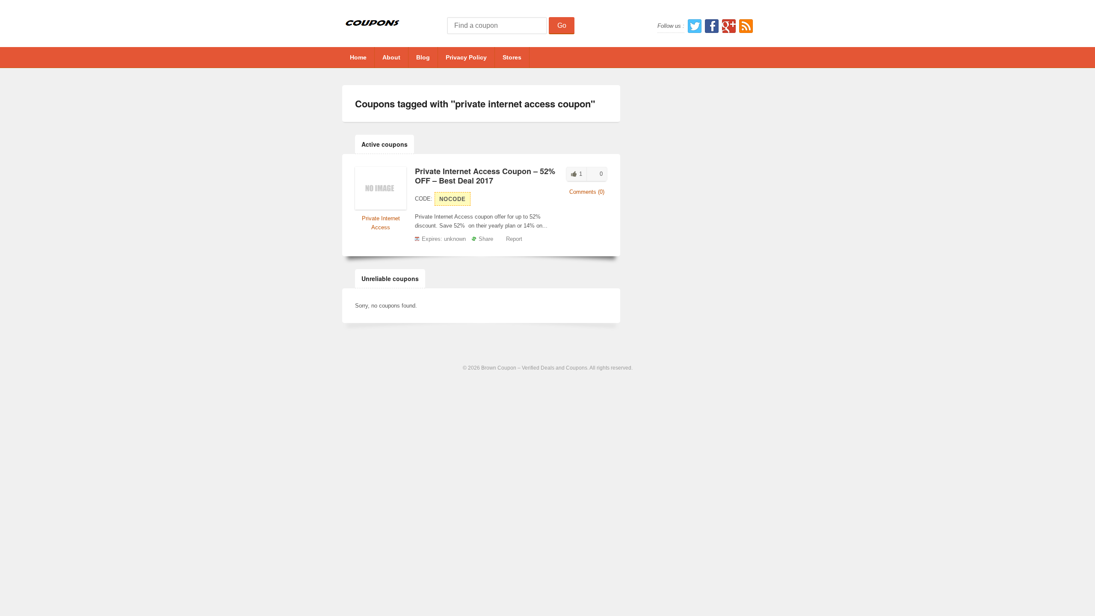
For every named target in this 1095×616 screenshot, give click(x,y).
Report (514, 239)
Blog (423, 57)
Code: (423, 198)
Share (486, 239)
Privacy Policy (466, 57)
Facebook (712, 26)
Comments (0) (586, 192)
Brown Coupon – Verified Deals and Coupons (534, 368)
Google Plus (729, 26)
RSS (746, 26)
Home (358, 57)
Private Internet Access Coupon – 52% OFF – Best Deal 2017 (485, 176)
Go (561, 25)
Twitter (694, 26)
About (391, 57)
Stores (512, 57)
